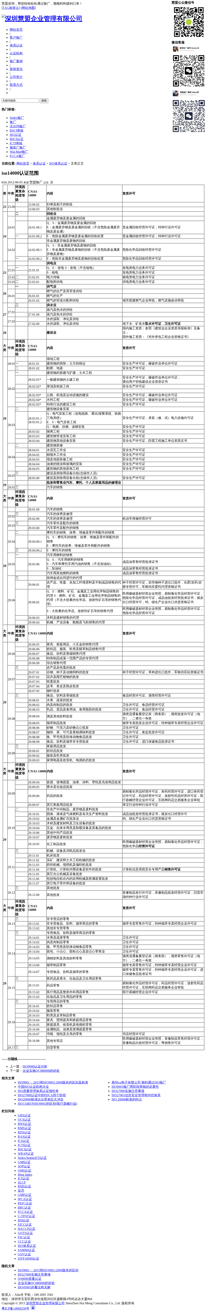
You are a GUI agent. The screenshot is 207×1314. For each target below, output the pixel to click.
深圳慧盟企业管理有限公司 (45, 1303)
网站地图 (28, 8)
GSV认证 (24, 1254)
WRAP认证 (26, 1153)
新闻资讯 (16, 69)
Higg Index (25, 1174)
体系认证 (16, 45)
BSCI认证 (16, 139)
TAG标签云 (11, 8)
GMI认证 (24, 1162)
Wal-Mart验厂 (19, 151)
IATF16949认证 (28, 1258)
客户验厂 (16, 37)
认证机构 (16, 53)
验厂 (13, 122)
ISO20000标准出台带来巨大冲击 (40, 1099)
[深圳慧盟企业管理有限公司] (42, 18)
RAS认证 (24, 1136)
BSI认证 (23, 1220)
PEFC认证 (25, 1203)
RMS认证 (24, 1128)
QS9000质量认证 (29, 1278)
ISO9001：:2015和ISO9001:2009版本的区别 (48, 1270)
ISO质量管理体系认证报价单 (38, 1091)
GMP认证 (24, 1195)
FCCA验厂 (17, 156)
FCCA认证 (25, 1212)
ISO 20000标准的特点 (127, 1099)
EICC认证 (25, 1224)
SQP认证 (24, 1166)
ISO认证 (15, 134)
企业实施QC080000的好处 (41, 1070)
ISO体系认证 (58, 163)
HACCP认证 (26, 1228)
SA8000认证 (26, 1250)
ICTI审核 (16, 143)
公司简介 (16, 77)
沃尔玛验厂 (18, 126)
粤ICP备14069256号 (15, 1308)
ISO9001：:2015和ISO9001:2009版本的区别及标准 (53, 1082)
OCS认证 (24, 1119)
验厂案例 (16, 61)
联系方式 (16, 85)
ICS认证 (23, 1141)
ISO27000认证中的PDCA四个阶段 (42, 1095)
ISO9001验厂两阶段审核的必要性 (135, 1086)
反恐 (21, 1190)
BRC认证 (24, 1207)
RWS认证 (24, 1124)
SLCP (22, 1182)
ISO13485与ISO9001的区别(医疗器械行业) (47, 1103)
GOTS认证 (25, 1233)
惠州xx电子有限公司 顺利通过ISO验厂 (139, 1082)
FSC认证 (24, 1237)
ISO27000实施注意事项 (128, 1091)
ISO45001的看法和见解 (34, 1287)
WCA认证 (25, 1199)
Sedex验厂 (17, 117)
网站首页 (16, 29)
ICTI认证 (24, 1145)
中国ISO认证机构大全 (33, 1086)
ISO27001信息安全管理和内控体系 (136, 1095)
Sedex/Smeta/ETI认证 (32, 1158)
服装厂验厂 (18, 147)
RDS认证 (24, 1132)
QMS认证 (24, 1170)
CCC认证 (24, 1241)
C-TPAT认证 (26, 1216)
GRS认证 (24, 1115)
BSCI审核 (16, 130)
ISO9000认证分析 (35, 1066)
